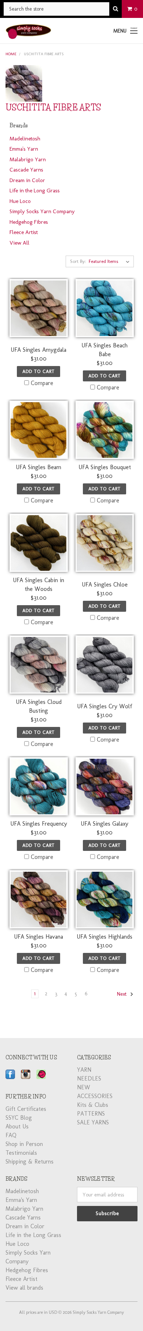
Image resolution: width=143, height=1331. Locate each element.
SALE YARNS (93, 1122)
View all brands (24, 1287)
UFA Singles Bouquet (104, 467)
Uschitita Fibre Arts (44, 54)
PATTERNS (91, 1113)
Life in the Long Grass (35, 190)
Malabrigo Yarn (28, 159)
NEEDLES (89, 1078)
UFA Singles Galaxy (104, 823)
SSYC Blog (19, 1117)
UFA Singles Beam (38, 467)
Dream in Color (27, 180)
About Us (17, 1126)
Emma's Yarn (24, 149)
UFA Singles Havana (38, 936)
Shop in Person (24, 1143)
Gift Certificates (26, 1108)
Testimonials (21, 1152)
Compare (42, 383)
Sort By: (78, 261)
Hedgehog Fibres (29, 222)
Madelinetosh (25, 138)
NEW (83, 1087)
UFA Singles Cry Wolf (104, 706)
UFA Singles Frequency (38, 823)
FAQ (11, 1135)
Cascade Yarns (26, 169)
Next (122, 994)
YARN (84, 1069)
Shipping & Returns (30, 1161)
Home (11, 54)
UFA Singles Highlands (104, 936)
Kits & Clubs (92, 1104)
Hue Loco (20, 201)
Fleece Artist (24, 232)
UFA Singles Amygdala (38, 349)
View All (19, 243)
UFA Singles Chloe (105, 584)
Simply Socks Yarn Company (42, 211)
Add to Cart (38, 371)
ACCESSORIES (95, 1096)
